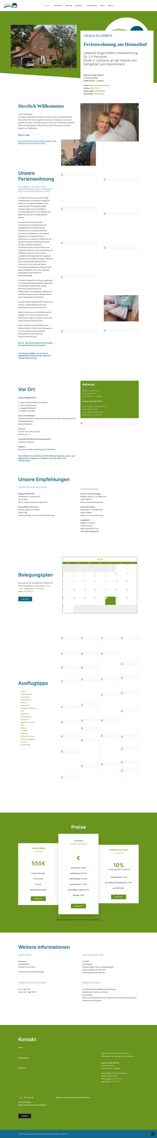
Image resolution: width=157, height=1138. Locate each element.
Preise (102, 5)
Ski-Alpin (24, 742)
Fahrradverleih (26, 700)
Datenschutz (55, 1134)
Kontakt (110, 5)
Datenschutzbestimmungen (45, 1097)
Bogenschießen (26, 694)
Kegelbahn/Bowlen (28, 722)
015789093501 (100, 91)
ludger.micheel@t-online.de (99, 85)
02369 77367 (95, 88)
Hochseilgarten (26, 717)
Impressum (64, 1134)
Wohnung (69, 5)
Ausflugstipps (92, 5)
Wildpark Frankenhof (28, 708)
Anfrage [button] (25, 599)
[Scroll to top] (153, 1134)
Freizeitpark (25, 705)
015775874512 (98, 94)
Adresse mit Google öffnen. (92, 401)
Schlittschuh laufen (28, 736)
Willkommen (58, 5)
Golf (22, 711)
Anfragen (38, 898)
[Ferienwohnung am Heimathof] (11, 5)
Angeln (23, 691)
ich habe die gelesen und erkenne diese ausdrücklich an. (55, 1097)
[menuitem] (47, 5)
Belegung (78, 5)
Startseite (47, 5)
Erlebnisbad (25, 697)
